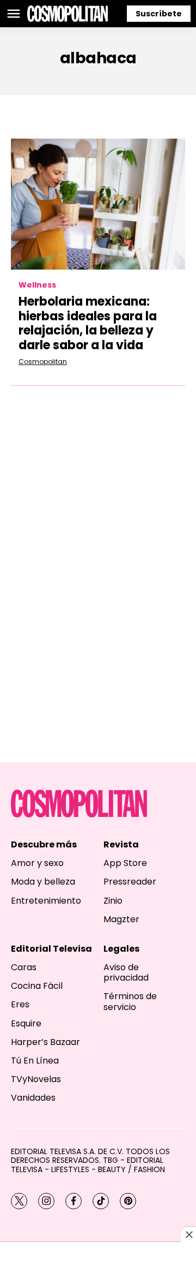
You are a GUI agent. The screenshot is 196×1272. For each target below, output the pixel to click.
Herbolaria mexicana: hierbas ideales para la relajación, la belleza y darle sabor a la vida (88, 323)
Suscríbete (159, 13)
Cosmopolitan (43, 361)
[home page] (67, 13)
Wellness (37, 285)
